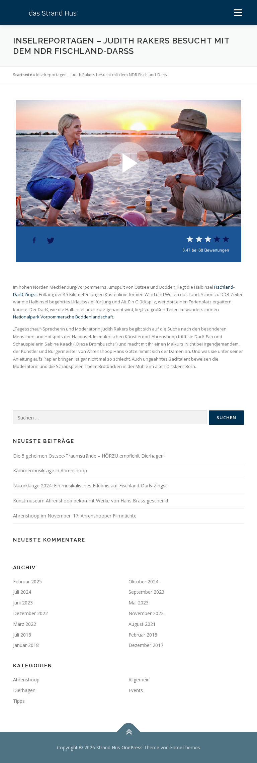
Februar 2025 (27, 581)
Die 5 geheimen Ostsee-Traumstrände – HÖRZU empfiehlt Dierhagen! (89, 456)
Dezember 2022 (30, 613)
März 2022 (24, 624)
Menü (238, 12)
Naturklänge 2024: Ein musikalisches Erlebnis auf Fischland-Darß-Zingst (90, 485)
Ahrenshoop (26, 679)
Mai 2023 (138, 602)
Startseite (22, 75)
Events (135, 690)
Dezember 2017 (145, 645)
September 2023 (146, 592)
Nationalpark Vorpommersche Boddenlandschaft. (63, 317)
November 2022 (146, 613)
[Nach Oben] (129, 732)
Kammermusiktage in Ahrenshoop (50, 470)
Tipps (19, 701)
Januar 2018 (26, 645)
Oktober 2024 (143, 581)
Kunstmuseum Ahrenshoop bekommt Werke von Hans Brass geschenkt (91, 500)
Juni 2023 (23, 602)
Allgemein (139, 679)
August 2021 (142, 624)
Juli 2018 (22, 635)
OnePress (132, 747)
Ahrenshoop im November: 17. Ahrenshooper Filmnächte (75, 515)
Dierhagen (24, 690)
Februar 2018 (142, 635)
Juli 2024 (22, 592)
